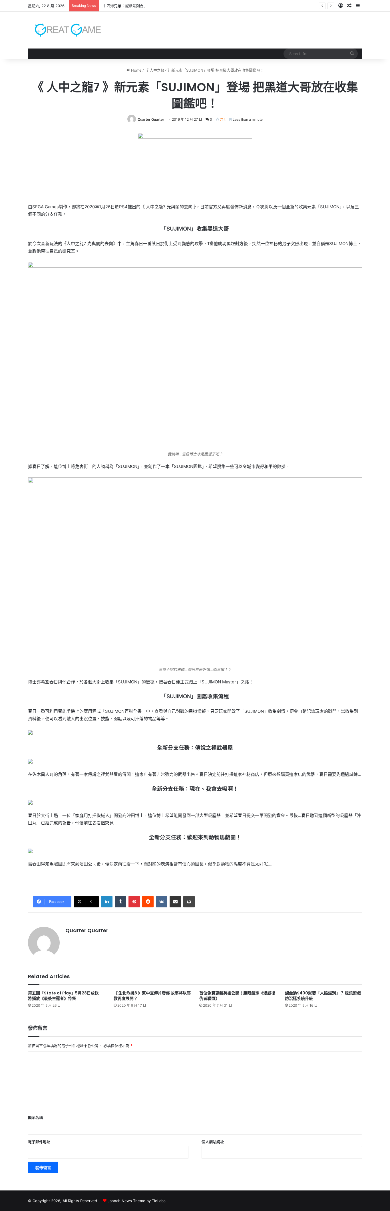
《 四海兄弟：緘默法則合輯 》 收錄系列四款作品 (142, 5)
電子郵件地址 (39, 1141)
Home (136, 70)
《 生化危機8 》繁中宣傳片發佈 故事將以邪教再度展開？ (152, 995)
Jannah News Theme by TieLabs (137, 1200)
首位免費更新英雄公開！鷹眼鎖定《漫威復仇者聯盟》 (237, 995)
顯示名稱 (35, 1117)
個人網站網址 (213, 1141)
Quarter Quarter (151, 119)
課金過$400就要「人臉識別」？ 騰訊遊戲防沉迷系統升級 (323, 995)
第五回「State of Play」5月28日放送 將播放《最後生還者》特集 (65, 995)
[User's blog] (64, 30)
